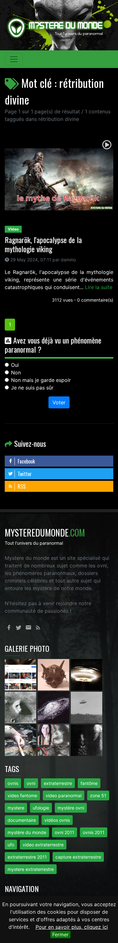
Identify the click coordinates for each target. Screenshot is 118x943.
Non (16, 372)
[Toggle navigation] (14, 59)
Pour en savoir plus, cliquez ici (72, 927)
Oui (15, 365)
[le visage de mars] (21, 707)
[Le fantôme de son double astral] (86, 739)
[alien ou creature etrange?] (21, 739)
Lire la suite (98, 287)
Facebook (25, 461)
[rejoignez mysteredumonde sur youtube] (21, 674)
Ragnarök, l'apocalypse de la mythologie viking (43, 244)
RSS (20, 486)
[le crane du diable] (54, 674)
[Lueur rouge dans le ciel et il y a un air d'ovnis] (86, 674)
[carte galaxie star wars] (54, 707)
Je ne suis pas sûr (32, 387)
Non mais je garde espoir (41, 380)
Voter (59, 402)
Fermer (60, 934)
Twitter (24, 474)
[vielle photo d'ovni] (86, 707)
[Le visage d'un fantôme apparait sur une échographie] (54, 739)
